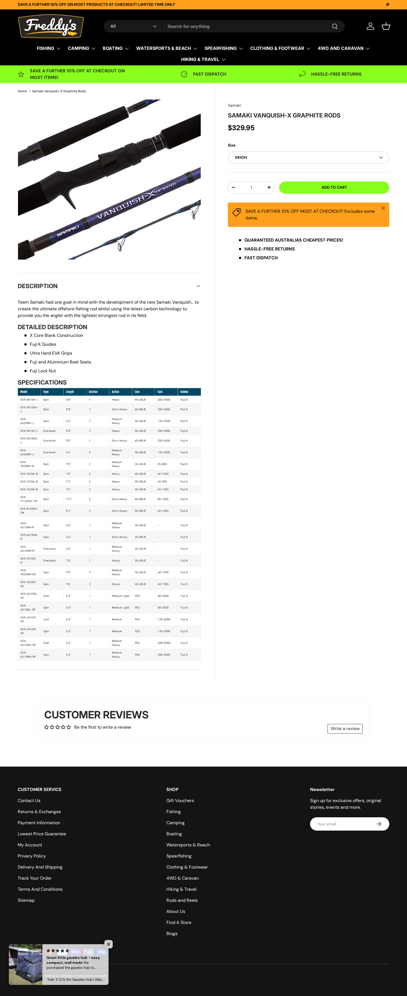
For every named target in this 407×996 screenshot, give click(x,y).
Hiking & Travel (181, 889)
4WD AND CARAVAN (341, 48)
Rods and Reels (182, 900)
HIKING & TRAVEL (200, 59)
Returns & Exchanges (39, 812)
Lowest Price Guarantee (42, 834)
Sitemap (26, 900)
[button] (386, 26)
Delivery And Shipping (40, 867)
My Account (30, 845)
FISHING (45, 48)
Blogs (171, 933)
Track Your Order (35, 878)
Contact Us (29, 800)
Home (22, 91)
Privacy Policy (32, 856)
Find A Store (178, 922)
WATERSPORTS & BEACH (163, 48)
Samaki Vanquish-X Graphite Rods (59, 91)
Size (231, 144)
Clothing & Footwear (187, 867)
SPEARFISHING (221, 48)
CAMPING (78, 48)
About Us (175, 911)
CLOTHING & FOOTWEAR (277, 48)
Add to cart (334, 187)
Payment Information (39, 823)
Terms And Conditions (40, 889)
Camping (175, 823)
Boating (174, 834)
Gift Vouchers (180, 800)
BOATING (113, 48)
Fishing (173, 812)
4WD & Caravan (182, 878)
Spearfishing (179, 856)
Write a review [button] (345, 728)
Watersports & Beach (188, 845)
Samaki (234, 105)
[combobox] (224, 26)
